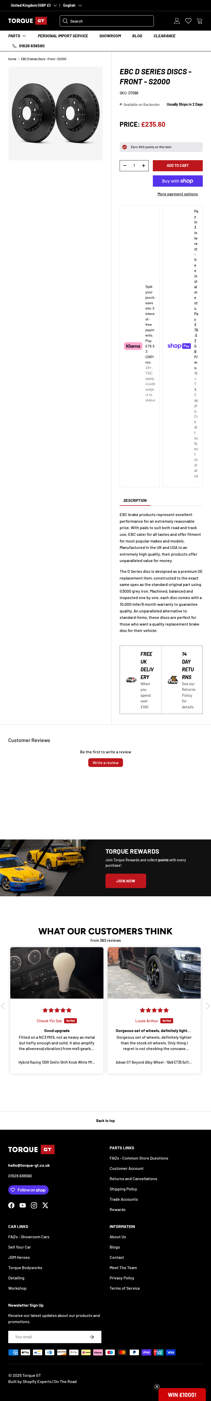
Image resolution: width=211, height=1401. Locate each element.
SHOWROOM (110, 35)
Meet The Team (123, 1267)
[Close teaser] (157, 1386)
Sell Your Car (19, 1246)
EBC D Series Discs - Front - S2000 (43, 58)
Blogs (115, 1246)
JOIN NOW (125, 881)
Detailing (16, 1277)
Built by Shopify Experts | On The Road (42, 1381)
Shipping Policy (123, 1188)
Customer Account (127, 1168)
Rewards (118, 1209)
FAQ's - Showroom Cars (28, 1236)
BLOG (137, 35)
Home (12, 58)
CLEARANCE (164, 35)
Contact (117, 1257)
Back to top (105, 1120)
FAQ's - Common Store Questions (139, 1157)
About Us (118, 1236)
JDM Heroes (19, 1257)
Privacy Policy (122, 1277)
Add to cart (178, 165)
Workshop (17, 1288)
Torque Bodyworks (25, 1267)
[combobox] (107, 20)
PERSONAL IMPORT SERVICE (63, 35)
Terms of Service (125, 1288)
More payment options (177, 193)
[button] (199, 20)
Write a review (106, 762)
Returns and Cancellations (133, 1178)
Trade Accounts (124, 1199)
